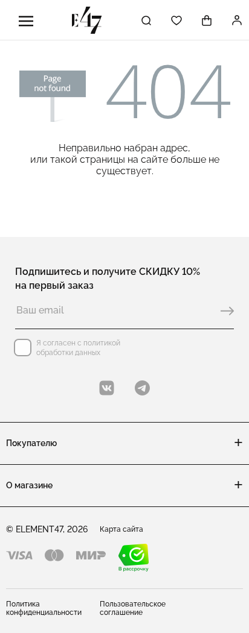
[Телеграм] (142, 387)
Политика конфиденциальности (44, 608)
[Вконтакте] (106, 387)
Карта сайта (121, 529)
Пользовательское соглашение (133, 608)
